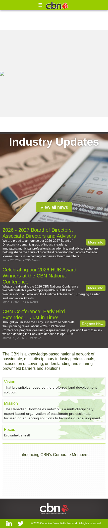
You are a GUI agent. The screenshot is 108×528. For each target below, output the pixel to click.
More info (95, 242)
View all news (54, 207)
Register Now (92, 324)
